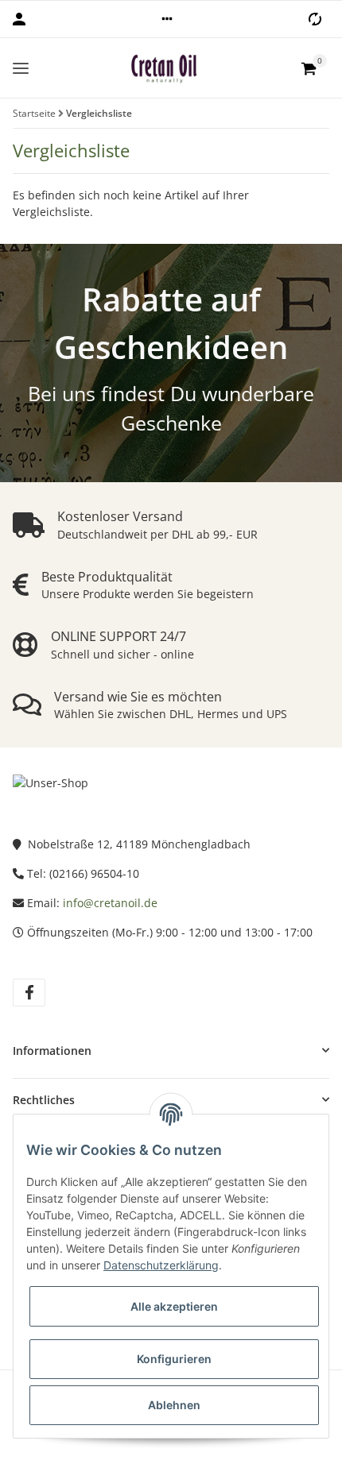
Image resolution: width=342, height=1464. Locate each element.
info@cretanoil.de (110, 902)
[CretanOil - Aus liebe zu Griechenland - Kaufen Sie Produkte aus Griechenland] (164, 68)
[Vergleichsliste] (315, 19)
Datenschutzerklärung (161, 1265)
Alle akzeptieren (174, 1306)
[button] (167, 19)
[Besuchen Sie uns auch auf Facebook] (29, 992)
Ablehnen (174, 1405)
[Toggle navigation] (21, 68)
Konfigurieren (174, 1358)
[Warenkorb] (309, 68)
